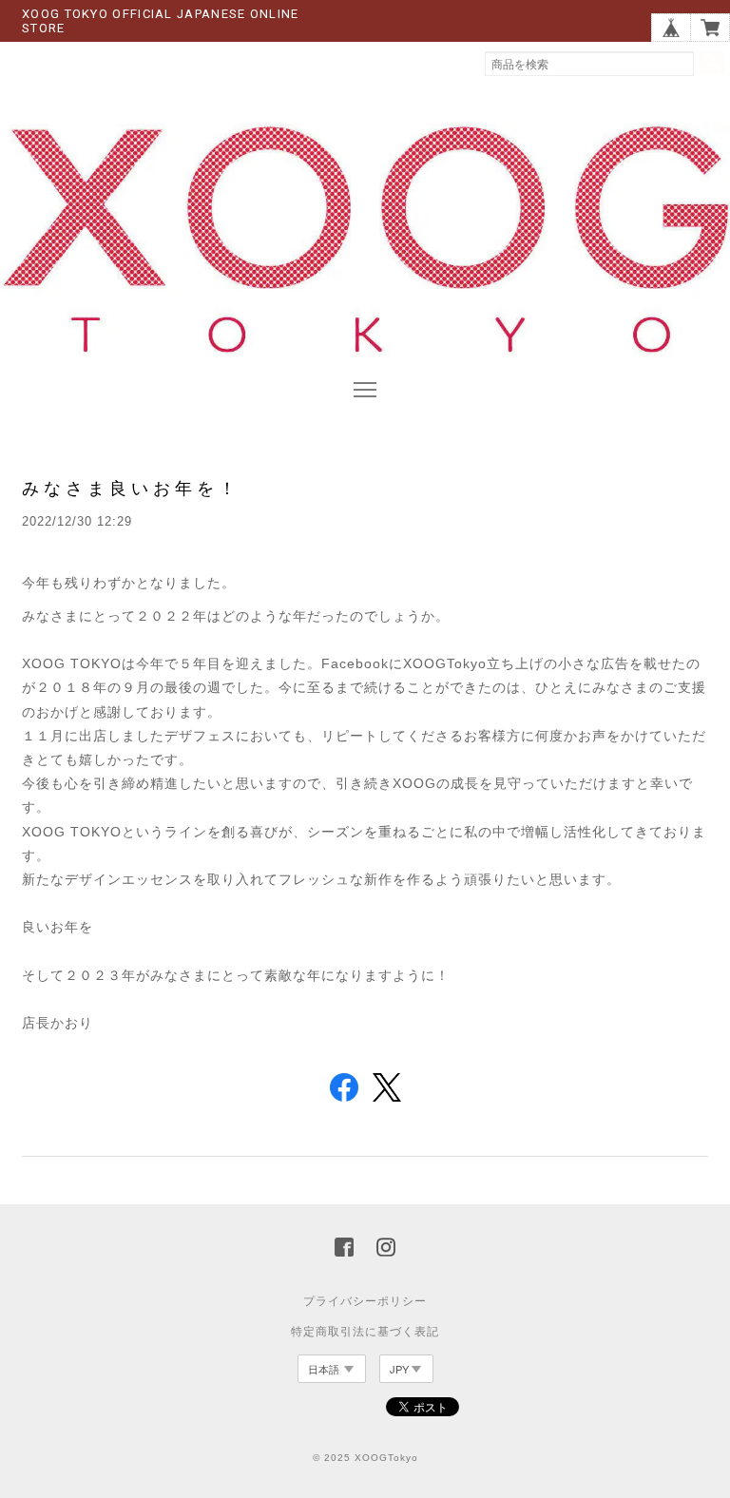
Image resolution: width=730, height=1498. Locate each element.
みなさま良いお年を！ (131, 488)
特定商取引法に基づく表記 (365, 1331)
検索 (712, 62)
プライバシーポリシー (365, 1301)
